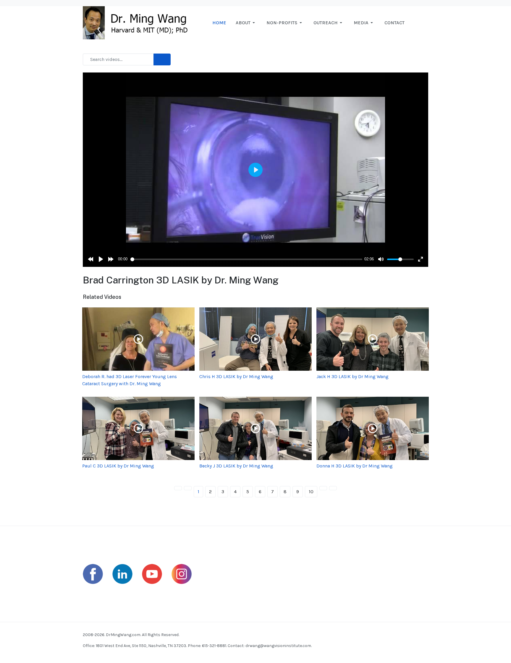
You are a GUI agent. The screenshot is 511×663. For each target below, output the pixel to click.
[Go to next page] (323, 488)
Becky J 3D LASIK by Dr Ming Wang (236, 466)
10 (311, 491)
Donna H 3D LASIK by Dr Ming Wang (354, 466)
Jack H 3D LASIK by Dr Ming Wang (352, 376)
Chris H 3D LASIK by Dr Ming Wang (236, 376)
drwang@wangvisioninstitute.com (278, 645)
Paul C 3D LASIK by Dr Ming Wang (118, 466)
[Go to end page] (333, 488)
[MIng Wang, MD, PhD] (138, 22)
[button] (246, 23)
